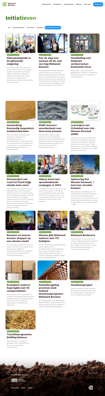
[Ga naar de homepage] (9, 4)
